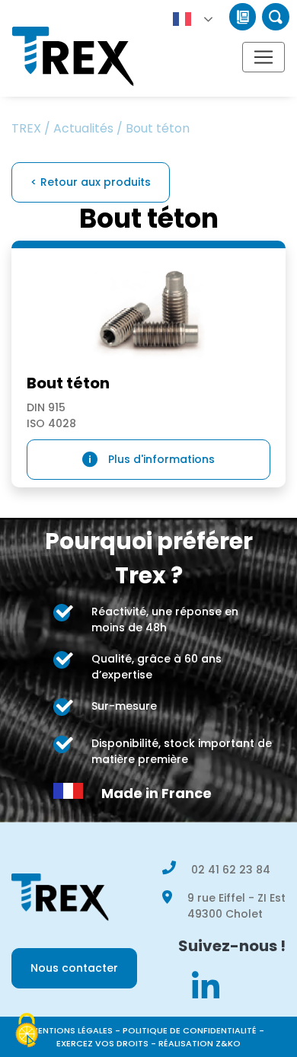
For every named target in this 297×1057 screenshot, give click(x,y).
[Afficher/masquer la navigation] (263, 57)
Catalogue (242, 16)
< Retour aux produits (90, 182)
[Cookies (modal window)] (26, 1031)
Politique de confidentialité (190, 1030)
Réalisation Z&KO (199, 1043)
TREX (26, 128)
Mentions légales (71, 1030)
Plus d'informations (161, 459)
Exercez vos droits (102, 1043)
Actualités (83, 128)
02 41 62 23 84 (230, 869)
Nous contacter (74, 968)
